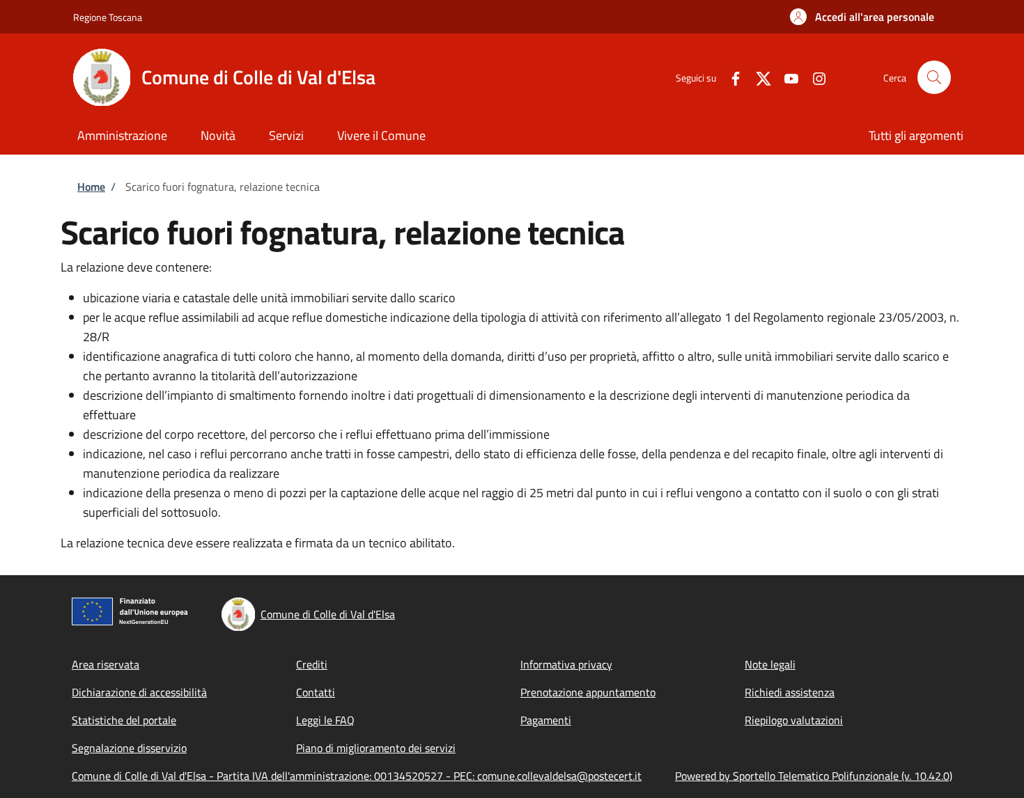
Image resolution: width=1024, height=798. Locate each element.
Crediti (311, 664)
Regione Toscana (107, 17)
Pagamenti (545, 720)
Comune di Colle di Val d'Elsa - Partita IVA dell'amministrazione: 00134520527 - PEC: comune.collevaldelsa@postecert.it (357, 775)
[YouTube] (786, 77)
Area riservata (105, 664)
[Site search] (934, 77)
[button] (862, 16)
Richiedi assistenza (790, 692)
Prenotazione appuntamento (587, 692)
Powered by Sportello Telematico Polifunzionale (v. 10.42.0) (813, 775)
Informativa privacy (566, 664)
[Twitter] (758, 77)
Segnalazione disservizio (129, 748)
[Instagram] (814, 77)
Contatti (315, 692)
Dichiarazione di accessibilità (139, 692)
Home (91, 186)
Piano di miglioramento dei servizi (376, 748)
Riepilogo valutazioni (794, 720)
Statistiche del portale (124, 720)
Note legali (770, 664)
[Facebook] (730, 77)
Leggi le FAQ (325, 720)
